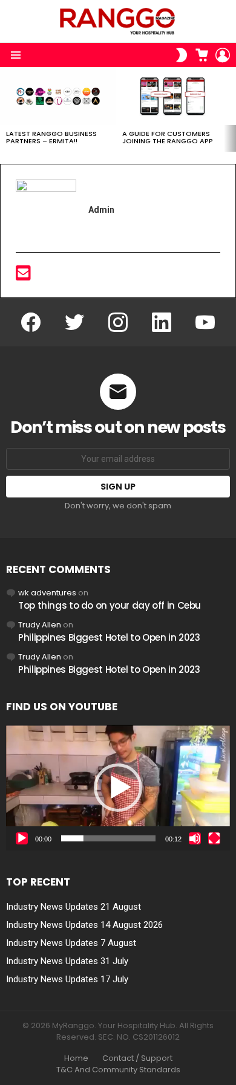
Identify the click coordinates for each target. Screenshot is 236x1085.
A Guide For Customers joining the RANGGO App (167, 137)
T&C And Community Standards (118, 1070)
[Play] (22, 838)
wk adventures (47, 592)
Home (76, 1058)
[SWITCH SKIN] (181, 55)
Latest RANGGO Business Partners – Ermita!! (51, 137)
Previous (6, 109)
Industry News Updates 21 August (73, 906)
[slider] (108, 838)
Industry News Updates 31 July (67, 961)
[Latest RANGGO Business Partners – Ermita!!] (58, 96)
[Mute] (195, 838)
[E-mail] (23, 276)
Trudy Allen (39, 624)
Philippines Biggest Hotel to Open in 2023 (109, 637)
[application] (118, 787)
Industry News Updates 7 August (71, 943)
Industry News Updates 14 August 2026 (84, 924)
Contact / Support (137, 1058)
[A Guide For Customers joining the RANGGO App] (174, 96)
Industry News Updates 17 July (67, 979)
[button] (118, 787)
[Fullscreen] (214, 838)
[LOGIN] (222, 55)
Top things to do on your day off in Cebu (109, 605)
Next (230, 109)
